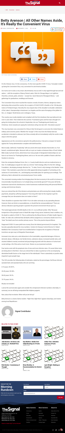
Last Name (47, 384)
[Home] (3, 10)
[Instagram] (59, 430)
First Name (26, 384)
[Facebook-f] (53, 430)
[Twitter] (56, 430)
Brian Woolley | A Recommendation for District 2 (32, 367)
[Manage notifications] (61, 429)
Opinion (18, 10)
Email (25, 390)
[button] (5, 3)
